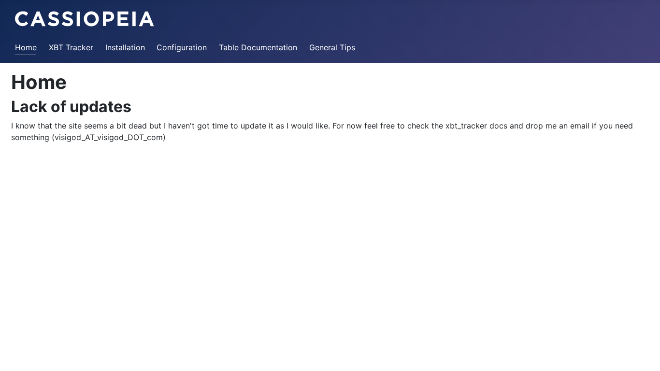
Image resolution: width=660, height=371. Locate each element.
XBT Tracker (71, 47)
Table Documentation (258, 47)
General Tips (332, 47)
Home (26, 47)
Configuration (182, 47)
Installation (125, 47)
